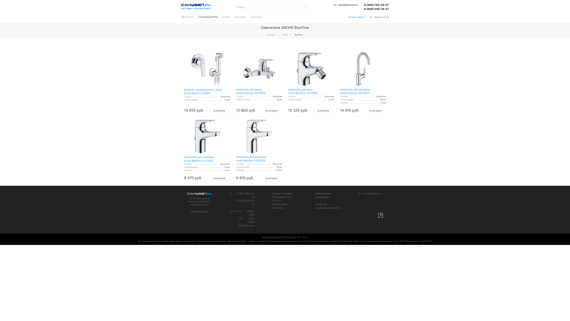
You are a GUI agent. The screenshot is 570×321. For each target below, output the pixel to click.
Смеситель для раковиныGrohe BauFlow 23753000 (355, 91)
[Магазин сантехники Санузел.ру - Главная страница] (193, 7)
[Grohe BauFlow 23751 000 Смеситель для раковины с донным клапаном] (207, 136)
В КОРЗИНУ (219, 111)
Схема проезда (200, 211)
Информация (280, 204)
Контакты (256, 17)
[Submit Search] (306, 7)
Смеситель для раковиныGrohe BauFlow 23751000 (199, 159)
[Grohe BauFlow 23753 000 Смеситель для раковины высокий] (363, 69)
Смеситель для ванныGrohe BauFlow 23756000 (251, 91)
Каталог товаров (282, 193)
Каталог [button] (189, 17)
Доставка (240, 17)
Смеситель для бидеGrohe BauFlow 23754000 (303, 91)
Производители (208, 17)
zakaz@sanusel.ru (372, 193)
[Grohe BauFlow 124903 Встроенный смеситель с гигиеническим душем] (207, 69)
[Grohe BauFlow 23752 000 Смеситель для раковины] (259, 136)
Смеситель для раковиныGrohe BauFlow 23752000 (251, 158)
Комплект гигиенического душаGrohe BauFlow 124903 (202, 91)
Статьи (277, 200)
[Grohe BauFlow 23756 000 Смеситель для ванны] (259, 69)
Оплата (226, 17)
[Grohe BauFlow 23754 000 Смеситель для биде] (311, 69)
